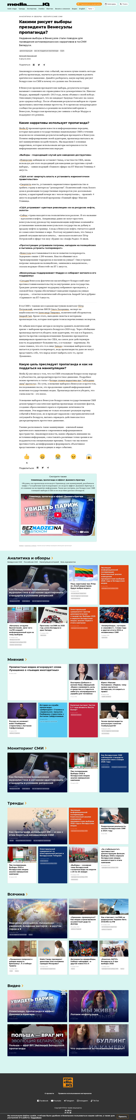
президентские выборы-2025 (110, 588)
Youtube (57, 1101)
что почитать (105, 733)
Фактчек (49, 9)
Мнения (15, 659)
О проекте (49, 1093)
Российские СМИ (31, 562)
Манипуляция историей (49, 562)
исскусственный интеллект (23, 840)
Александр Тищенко (49, 312)
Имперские (26, 160)
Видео (74, 9)
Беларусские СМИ (53, 16)
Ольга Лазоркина (60, 309)
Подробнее (36, 1118)
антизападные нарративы (78, 593)
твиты (30, 934)
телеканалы (74, 879)
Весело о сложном (62, 9)
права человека (106, 696)
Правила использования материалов (74, 1093)
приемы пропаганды (16, 644)
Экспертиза (31, 9)
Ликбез (41, 9)
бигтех (11, 840)
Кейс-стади (12, 9)
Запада (58, 346)
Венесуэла (25, 253)
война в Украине (15, 733)
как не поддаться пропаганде (46, 51)
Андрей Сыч (25, 316)
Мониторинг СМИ (25, 748)
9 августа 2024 (25, 59)
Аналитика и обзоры (30, 16)
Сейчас (24, 215)
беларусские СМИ (15, 601)
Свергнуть (25, 184)
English (82, 9)
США (62, 51)
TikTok (96, 1101)
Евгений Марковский (28, 56)
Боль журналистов (68, 562)
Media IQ (23, 128)
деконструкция (26, 51)
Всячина (16, 894)
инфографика (26, 601)
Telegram (70, 1101)
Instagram (83, 1101)
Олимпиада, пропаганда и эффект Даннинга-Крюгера (58, 480)
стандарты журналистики (119, 767)
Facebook (44, 1101)
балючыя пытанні (76, 714)
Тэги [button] (90, 9)
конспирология (75, 598)
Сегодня (24, 280)
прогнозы (43, 635)
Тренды (22, 9)
